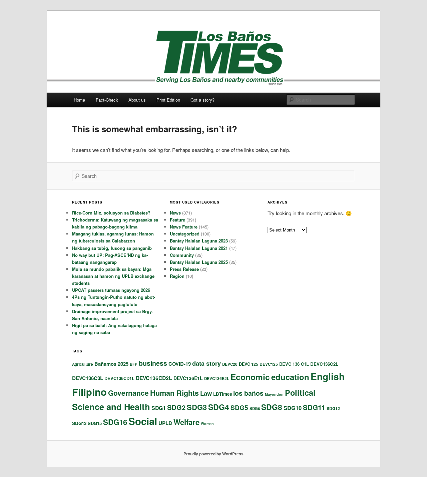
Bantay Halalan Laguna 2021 (199, 248)
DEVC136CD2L (154, 378)
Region (177, 276)
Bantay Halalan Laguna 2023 (199, 241)
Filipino (89, 392)
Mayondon (274, 394)
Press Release (184, 269)
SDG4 (218, 406)
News (175, 213)
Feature (177, 220)
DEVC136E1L (188, 378)
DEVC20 (230, 364)
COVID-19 (179, 363)
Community (182, 255)
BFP (133, 364)
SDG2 (176, 407)
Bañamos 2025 (111, 363)
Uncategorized (184, 234)
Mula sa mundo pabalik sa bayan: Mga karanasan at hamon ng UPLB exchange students (113, 276)
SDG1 (158, 408)
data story (206, 363)
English (328, 376)
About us (137, 100)
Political (300, 392)
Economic (250, 377)
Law (206, 393)
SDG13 (79, 423)
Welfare (186, 422)
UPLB (165, 423)
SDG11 (314, 407)
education (290, 376)
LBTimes (222, 394)
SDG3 (197, 407)
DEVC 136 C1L (294, 364)
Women (207, 423)
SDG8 (271, 406)
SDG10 (293, 408)
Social (142, 421)
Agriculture (82, 364)
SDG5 (239, 407)
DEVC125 (269, 364)
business (153, 363)
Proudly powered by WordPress (213, 454)
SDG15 (95, 423)
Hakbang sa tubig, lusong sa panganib (112, 248)
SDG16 (115, 422)
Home (79, 100)
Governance (128, 393)
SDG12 (333, 408)
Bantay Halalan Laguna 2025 (199, 262)
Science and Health (111, 406)
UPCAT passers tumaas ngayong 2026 (111, 290)
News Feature (183, 227)
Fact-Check (107, 100)
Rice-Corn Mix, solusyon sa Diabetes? (111, 213)
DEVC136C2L (324, 364)
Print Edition (168, 100)
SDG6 (255, 408)
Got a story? (202, 100)
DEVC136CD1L (119, 378)
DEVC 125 (248, 364)
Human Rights (174, 393)
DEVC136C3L (87, 378)
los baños (248, 393)
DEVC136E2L (216, 378)
